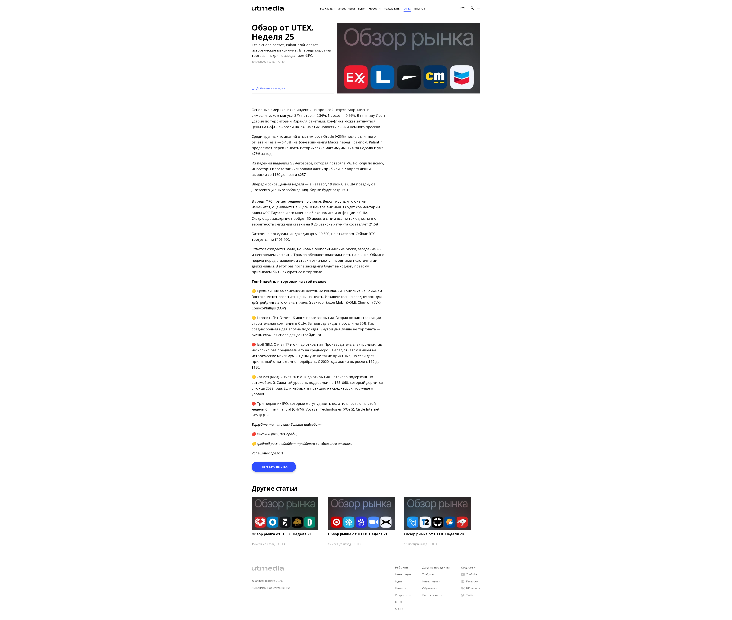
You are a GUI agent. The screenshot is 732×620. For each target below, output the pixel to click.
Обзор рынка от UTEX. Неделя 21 (357, 534)
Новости (374, 8)
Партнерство (430, 595)
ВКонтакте (473, 588)
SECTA (399, 608)
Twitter (470, 595)
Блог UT (419, 8)
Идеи (361, 8)
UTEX (407, 8)
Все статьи (327, 8)
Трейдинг (428, 574)
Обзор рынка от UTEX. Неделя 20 (434, 534)
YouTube (471, 574)
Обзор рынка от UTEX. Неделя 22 (281, 534)
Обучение (428, 588)
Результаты (392, 8)
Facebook (472, 581)
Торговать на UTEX (273, 467)
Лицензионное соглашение (271, 587)
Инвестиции (346, 8)
